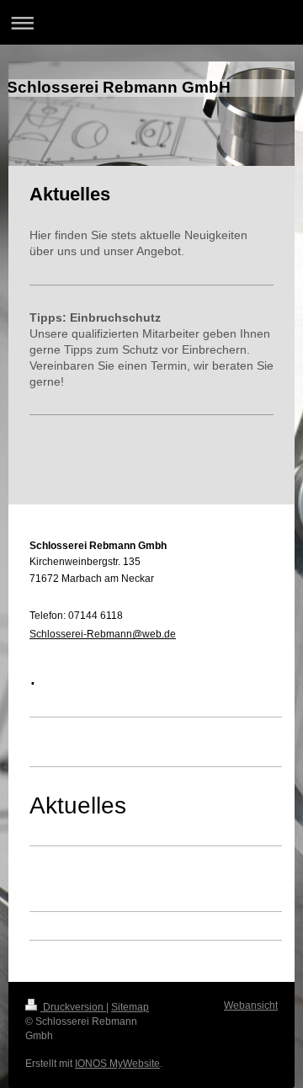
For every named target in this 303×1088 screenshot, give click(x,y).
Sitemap (130, 1007)
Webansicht (251, 1005)
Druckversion (73, 1007)
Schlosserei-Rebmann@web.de (102, 634)
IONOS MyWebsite (117, 1063)
